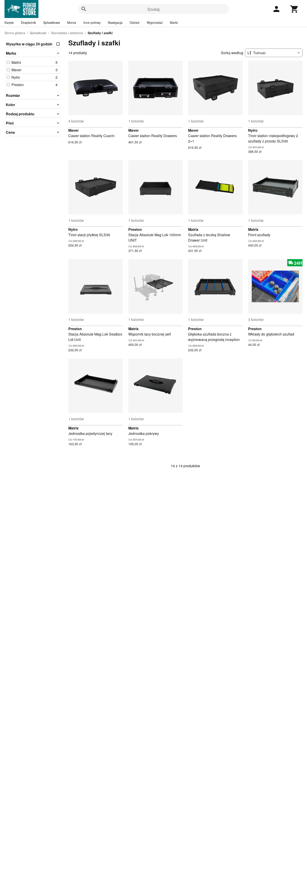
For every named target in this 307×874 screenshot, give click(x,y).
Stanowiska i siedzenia (67, 33)
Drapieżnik (28, 22)
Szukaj (153, 9)
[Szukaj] (84, 9)
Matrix (193, 229)
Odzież (135, 22)
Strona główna (14, 33)
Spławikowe (51, 22)
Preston (135, 229)
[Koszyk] (294, 8)
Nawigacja (115, 22)
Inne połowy (92, 22)
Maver (73, 130)
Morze (71, 22)
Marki (174, 22)
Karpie (9, 22)
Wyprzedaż (155, 22)
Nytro (253, 130)
